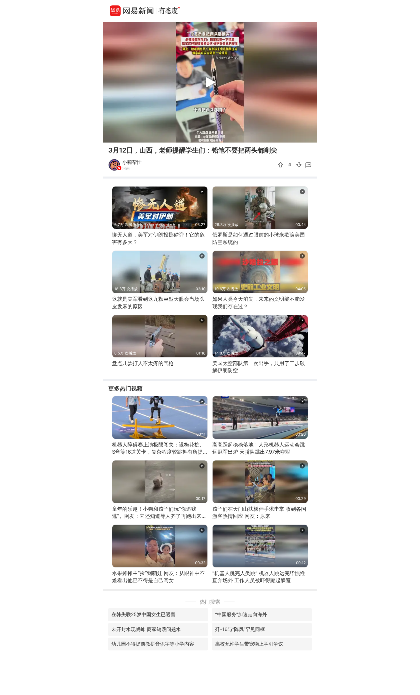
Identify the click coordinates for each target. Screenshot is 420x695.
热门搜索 (210, 602)
